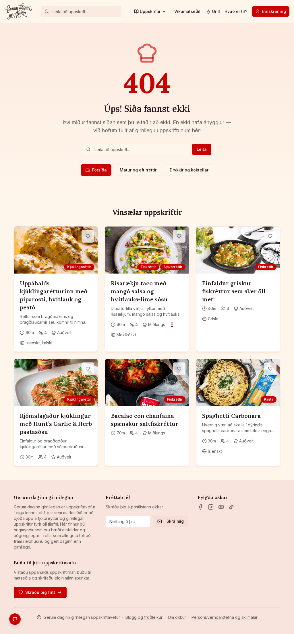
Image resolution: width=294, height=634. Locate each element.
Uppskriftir (150, 11)
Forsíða (99, 169)
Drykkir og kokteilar (189, 169)
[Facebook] (200, 507)
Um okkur (177, 617)
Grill (216, 11)
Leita (202, 149)
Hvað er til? (236, 11)
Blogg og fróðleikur (144, 617)
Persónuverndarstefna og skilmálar (225, 617)
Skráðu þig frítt (40, 592)
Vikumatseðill (188, 11)
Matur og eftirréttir (138, 169)
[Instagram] (211, 507)
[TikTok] (231, 507)
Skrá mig (175, 521)
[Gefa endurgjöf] (15, 619)
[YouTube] (221, 507)
